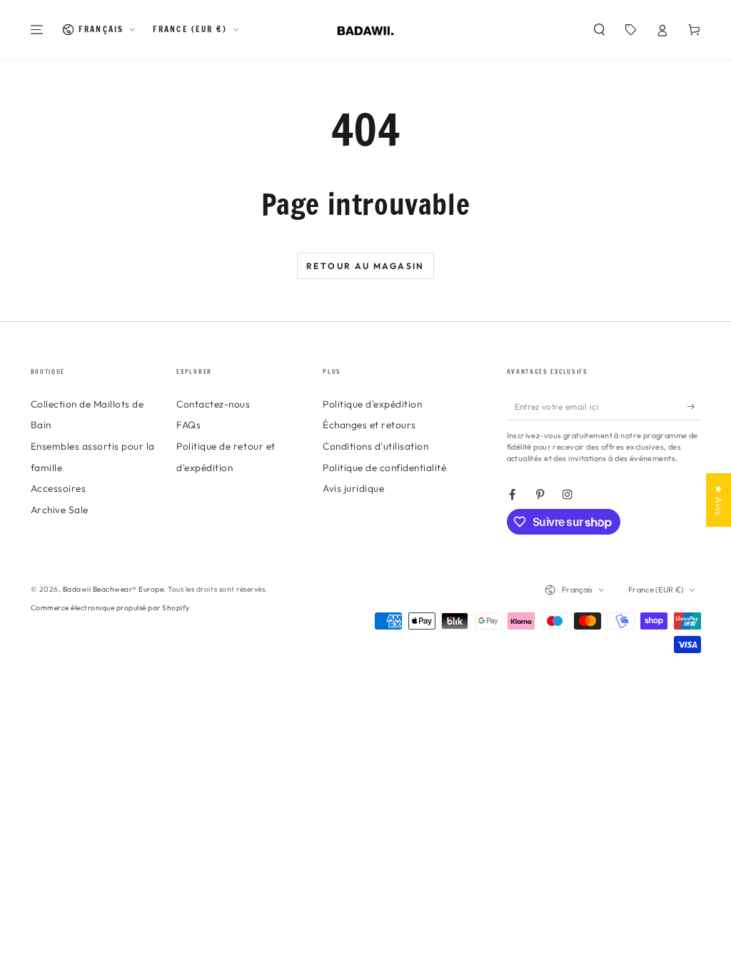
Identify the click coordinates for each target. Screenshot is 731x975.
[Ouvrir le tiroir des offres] (631, 29)
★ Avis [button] (718, 500)
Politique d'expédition (372, 404)
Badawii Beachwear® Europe (113, 589)
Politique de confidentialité (384, 467)
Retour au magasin (365, 266)
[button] (599, 29)
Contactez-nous (213, 404)
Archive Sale (60, 509)
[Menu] (37, 29)
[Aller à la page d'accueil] (366, 30)
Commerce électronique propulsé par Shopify (110, 607)
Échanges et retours (369, 424)
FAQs (188, 424)
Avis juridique (353, 488)
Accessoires (58, 488)
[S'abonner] (694, 406)
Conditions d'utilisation (375, 446)
